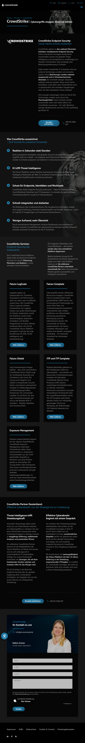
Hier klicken (26, 701)
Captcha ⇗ (68, 703)
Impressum (11, 729)
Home (9, 18)
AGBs (21, 729)
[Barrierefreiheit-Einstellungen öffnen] (4, 636)
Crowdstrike (27, 18)
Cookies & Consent (47, 729)
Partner (17, 18)
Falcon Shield (17, 358)
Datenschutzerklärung (22, 694)
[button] (81, 7)
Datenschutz (31, 729)
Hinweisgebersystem (66, 729)
